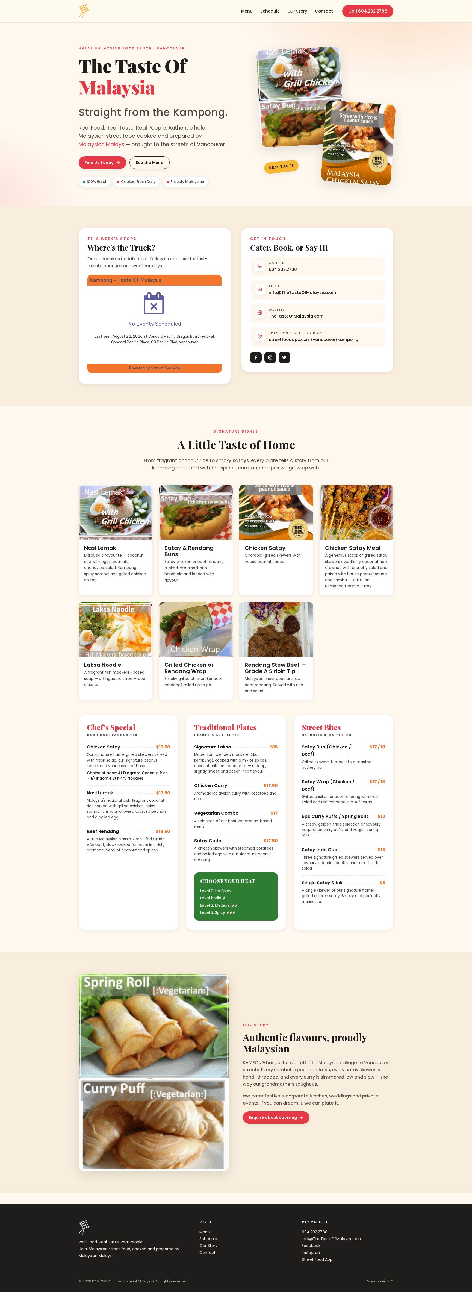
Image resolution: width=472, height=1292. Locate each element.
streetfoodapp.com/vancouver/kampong (313, 339)
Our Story (297, 11)
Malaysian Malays (101, 144)
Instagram (311, 1252)
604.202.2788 (283, 269)
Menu (247, 11)
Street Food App (317, 1259)
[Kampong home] (84, 11)
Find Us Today (99, 162)
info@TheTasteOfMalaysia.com (302, 292)
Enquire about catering (273, 1117)
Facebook (311, 1245)
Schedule (270, 11)
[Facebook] (256, 357)
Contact (324, 11)
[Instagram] (270, 357)
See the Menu (149, 162)
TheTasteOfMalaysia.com (296, 316)
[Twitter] (284, 357)
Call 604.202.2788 (367, 11)
